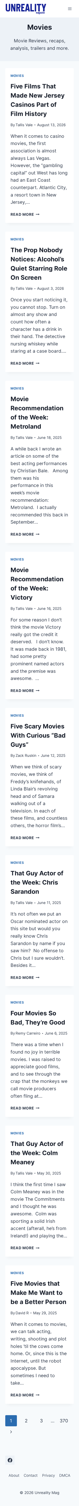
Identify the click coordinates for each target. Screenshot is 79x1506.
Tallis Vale (24, 125)
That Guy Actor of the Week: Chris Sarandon (37, 882)
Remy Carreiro (28, 1033)
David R (22, 1313)
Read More (25, 214)
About (14, 1475)
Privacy (48, 1475)
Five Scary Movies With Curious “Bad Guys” (38, 735)
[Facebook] (9, 1460)
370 (64, 1420)
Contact (31, 1475)
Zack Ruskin (26, 755)
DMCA (64, 1475)
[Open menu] (70, 8)
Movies (17, 76)
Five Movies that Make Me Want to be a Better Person (38, 1293)
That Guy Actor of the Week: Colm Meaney (37, 1153)
